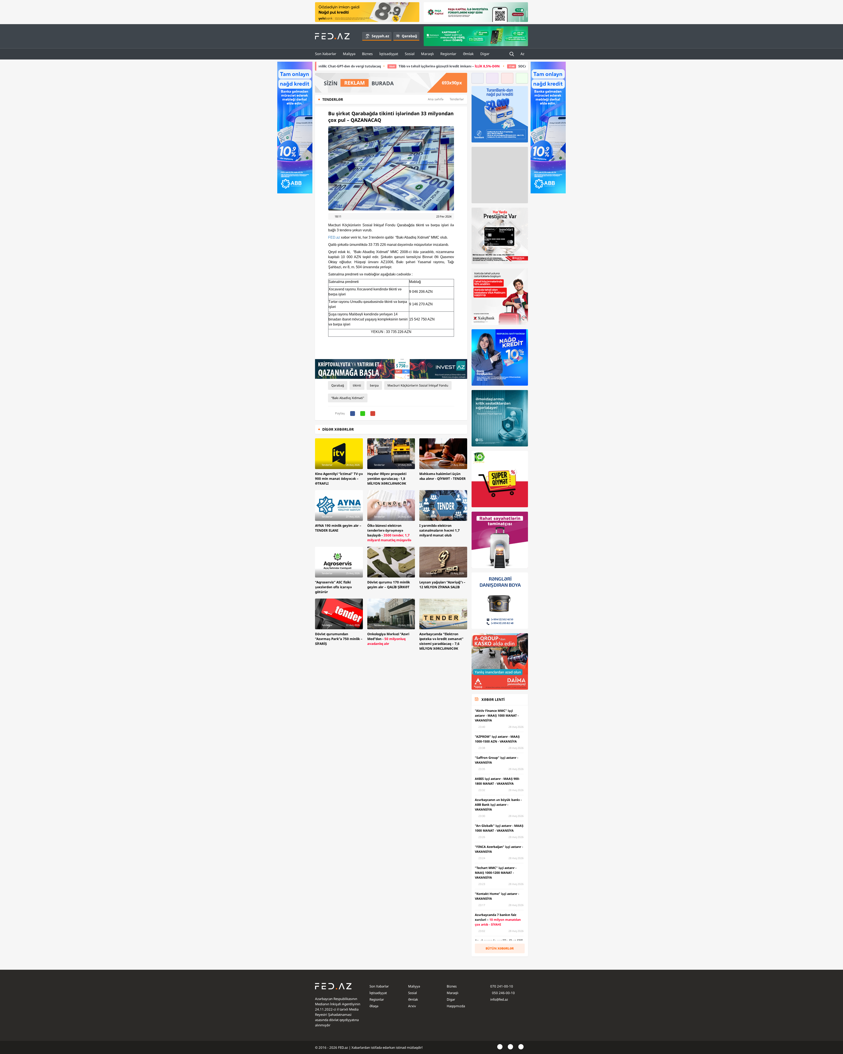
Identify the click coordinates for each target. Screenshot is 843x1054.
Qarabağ (409, 36)
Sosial (409, 53)
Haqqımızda (456, 1006)
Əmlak (468, 53)
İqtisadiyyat (388, 53)
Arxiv (412, 1006)
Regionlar (448, 53)
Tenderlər (457, 99)
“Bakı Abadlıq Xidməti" (347, 398)
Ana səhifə (435, 99)
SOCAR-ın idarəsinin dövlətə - (476, 66)
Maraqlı (427, 53)
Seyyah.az (380, 36)
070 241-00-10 (501, 986)
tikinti (357, 385)
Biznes (367, 53)
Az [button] (523, 53)
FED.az (334, 237)
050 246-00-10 (503, 993)
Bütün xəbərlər (500, 948)
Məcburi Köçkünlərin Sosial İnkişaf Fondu (417, 385)
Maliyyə (349, 53)
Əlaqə (373, 1006)
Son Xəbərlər (325, 53)
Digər (485, 53)
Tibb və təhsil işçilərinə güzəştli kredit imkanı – (354, 66)
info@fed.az (499, 999)
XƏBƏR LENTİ (492, 699)
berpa (374, 385)
